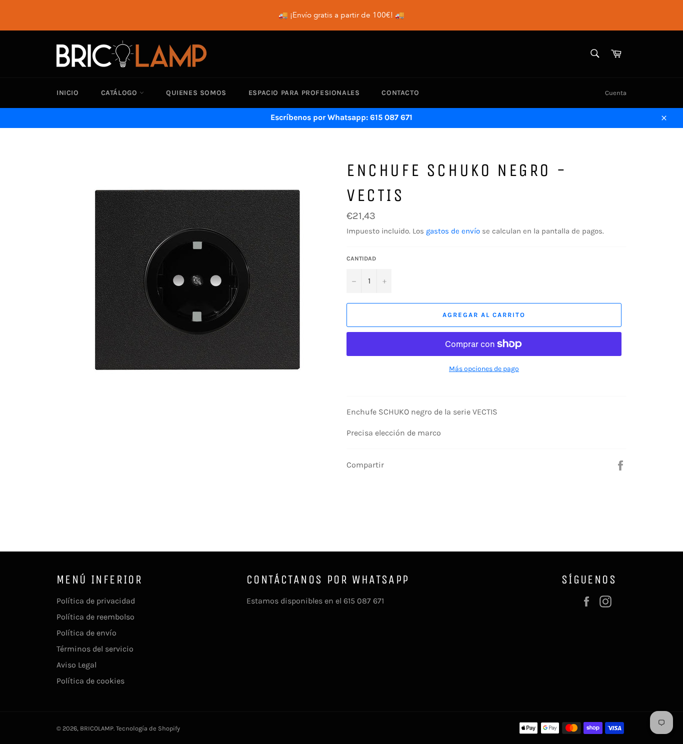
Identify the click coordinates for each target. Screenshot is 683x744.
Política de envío (86, 633)
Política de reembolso (95, 617)
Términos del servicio (95, 649)
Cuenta (615, 92)
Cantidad (361, 258)
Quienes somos (196, 92)
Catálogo (120, 92)
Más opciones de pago (484, 368)
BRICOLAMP (97, 728)
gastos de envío (453, 231)
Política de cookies (90, 681)
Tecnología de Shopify (148, 728)
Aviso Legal (76, 665)
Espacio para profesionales (304, 92)
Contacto (400, 92)
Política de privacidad (95, 601)
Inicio (67, 92)
